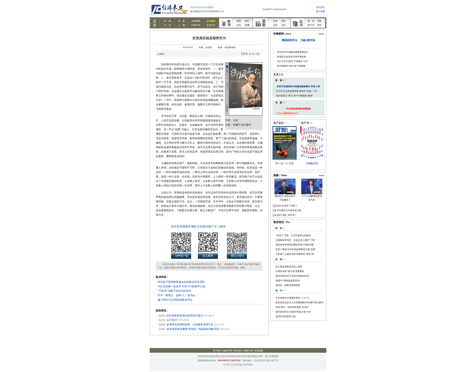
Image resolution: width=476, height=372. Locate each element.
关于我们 (217, 350)
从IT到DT (172, 320)
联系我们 (238, 350)
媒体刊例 (248, 350)
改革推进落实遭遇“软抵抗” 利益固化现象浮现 (193, 329)
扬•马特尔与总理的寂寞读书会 (175, 299)
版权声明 (227, 350)
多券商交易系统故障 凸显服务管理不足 (190, 324)
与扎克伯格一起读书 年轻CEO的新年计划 (181, 286)
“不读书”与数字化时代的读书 (174, 290)
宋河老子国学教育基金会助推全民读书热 (181, 282)
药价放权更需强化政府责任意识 (185, 315)
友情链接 (258, 350)
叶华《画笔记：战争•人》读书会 (176, 295)
